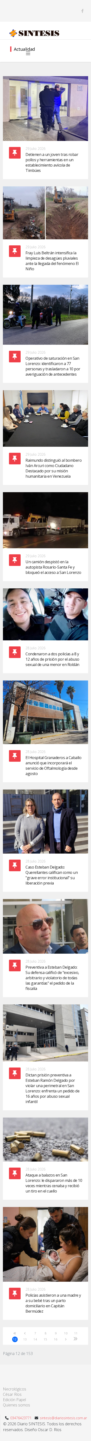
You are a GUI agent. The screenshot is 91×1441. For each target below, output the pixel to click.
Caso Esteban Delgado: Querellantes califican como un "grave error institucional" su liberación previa (51, 875)
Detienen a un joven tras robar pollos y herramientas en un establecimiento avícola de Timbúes (51, 162)
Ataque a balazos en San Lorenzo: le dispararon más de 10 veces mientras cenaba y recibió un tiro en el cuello (53, 1183)
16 (55, 1339)
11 (75, 1333)
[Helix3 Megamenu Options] (28, 53)
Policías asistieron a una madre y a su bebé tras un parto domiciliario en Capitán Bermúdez (53, 1303)
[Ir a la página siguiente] (66, 1339)
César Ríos (12, 1394)
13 (24, 1339)
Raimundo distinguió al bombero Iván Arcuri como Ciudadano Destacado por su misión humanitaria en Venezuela (53, 468)
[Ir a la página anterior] (25, 1333)
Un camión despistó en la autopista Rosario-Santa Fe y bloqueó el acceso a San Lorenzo (53, 567)
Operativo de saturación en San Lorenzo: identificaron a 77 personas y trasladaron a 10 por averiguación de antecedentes (52, 366)
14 (35, 1339)
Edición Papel (14, 1399)
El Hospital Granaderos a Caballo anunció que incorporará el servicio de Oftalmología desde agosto (53, 765)
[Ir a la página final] (76, 1339)
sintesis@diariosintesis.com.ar (63, 1418)
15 (45, 1339)
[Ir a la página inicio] (15, 1333)
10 (65, 1333)
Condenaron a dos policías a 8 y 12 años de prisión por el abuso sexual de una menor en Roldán (52, 659)
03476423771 (21, 1418)
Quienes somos (16, 1405)
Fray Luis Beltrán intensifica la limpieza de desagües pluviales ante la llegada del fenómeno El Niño (52, 260)
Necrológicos (14, 1389)
